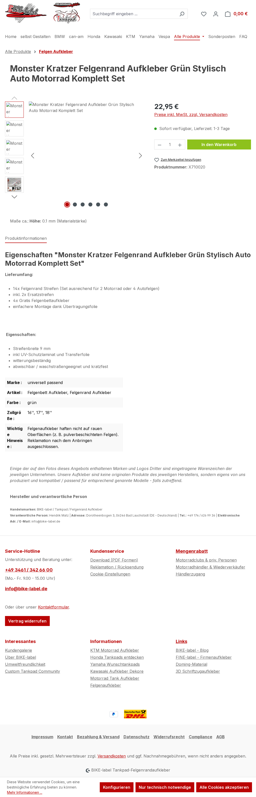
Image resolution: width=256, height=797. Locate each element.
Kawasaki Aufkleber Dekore (117, 671)
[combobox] (133, 14)
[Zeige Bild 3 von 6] (82, 204)
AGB (220, 736)
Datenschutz (137, 736)
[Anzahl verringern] (159, 145)
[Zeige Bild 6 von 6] (106, 204)
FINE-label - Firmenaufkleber (204, 657)
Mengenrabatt (192, 551)
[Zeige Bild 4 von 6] (90, 204)
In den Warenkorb (219, 144)
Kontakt (65, 736)
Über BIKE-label (20, 657)
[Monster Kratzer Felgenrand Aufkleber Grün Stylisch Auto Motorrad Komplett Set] (86, 155)
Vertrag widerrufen (27, 621)
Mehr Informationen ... (24, 792)
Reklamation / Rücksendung (117, 567)
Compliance (200, 736)
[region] (74, 155)
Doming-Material (191, 664)
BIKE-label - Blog (192, 650)
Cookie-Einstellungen (110, 574)
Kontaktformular (53, 607)
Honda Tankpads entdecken (117, 657)
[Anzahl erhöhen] (180, 145)
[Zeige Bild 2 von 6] (75, 204)
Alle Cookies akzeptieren (224, 787)
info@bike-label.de (26, 588)
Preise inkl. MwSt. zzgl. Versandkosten (191, 114)
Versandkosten (112, 756)
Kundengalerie (18, 650)
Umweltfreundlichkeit (25, 664)
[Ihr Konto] (216, 14)
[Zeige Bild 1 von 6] (67, 204)
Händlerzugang (190, 574)
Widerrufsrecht (169, 736)
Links (181, 641)
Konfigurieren (116, 787)
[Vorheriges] (32, 155)
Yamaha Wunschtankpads (115, 664)
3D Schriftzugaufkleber (198, 671)
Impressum (42, 736)
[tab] (26, 238)
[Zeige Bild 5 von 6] (98, 204)
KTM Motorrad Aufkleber (114, 650)
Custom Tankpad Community (32, 671)
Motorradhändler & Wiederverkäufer (210, 567)
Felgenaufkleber (105, 685)
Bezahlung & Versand (98, 736)
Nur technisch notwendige (165, 787)
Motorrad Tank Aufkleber (114, 678)
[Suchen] (182, 14)
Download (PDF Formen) (114, 560)
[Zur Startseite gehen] (42, 13)
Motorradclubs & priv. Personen (206, 560)
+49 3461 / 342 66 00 (29, 569)
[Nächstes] (140, 155)
